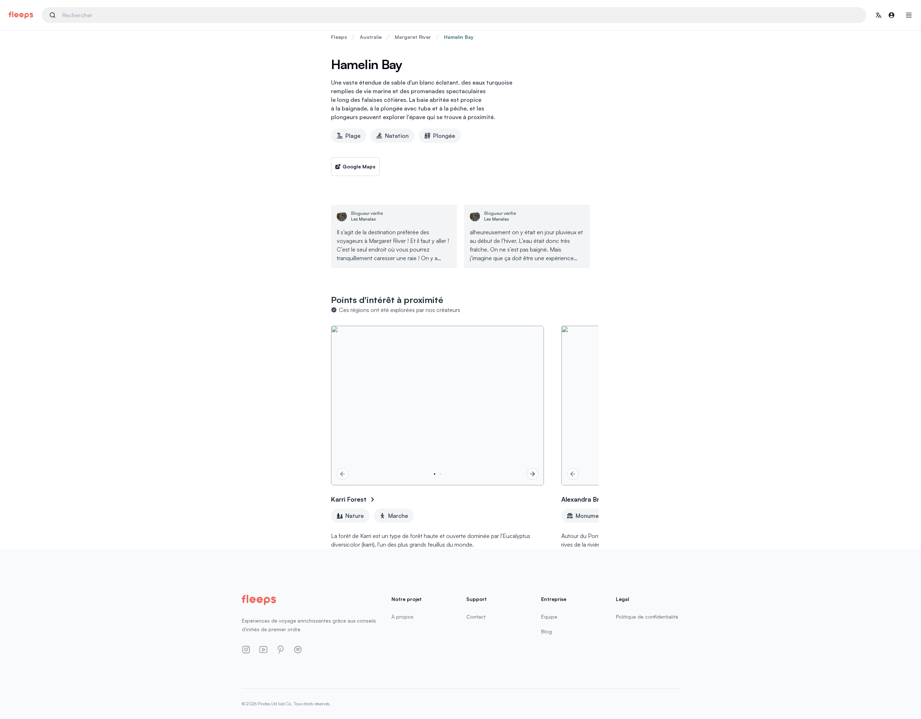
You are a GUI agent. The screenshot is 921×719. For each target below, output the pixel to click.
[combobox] (454, 15)
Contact (476, 617)
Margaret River (413, 37)
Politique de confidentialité (647, 617)
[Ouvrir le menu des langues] (878, 15)
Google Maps (358, 166)
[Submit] (53, 15)
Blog (546, 631)
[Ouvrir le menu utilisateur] (891, 15)
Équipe (549, 617)
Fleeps (339, 37)
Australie (371, 37)
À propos (402, 617)
